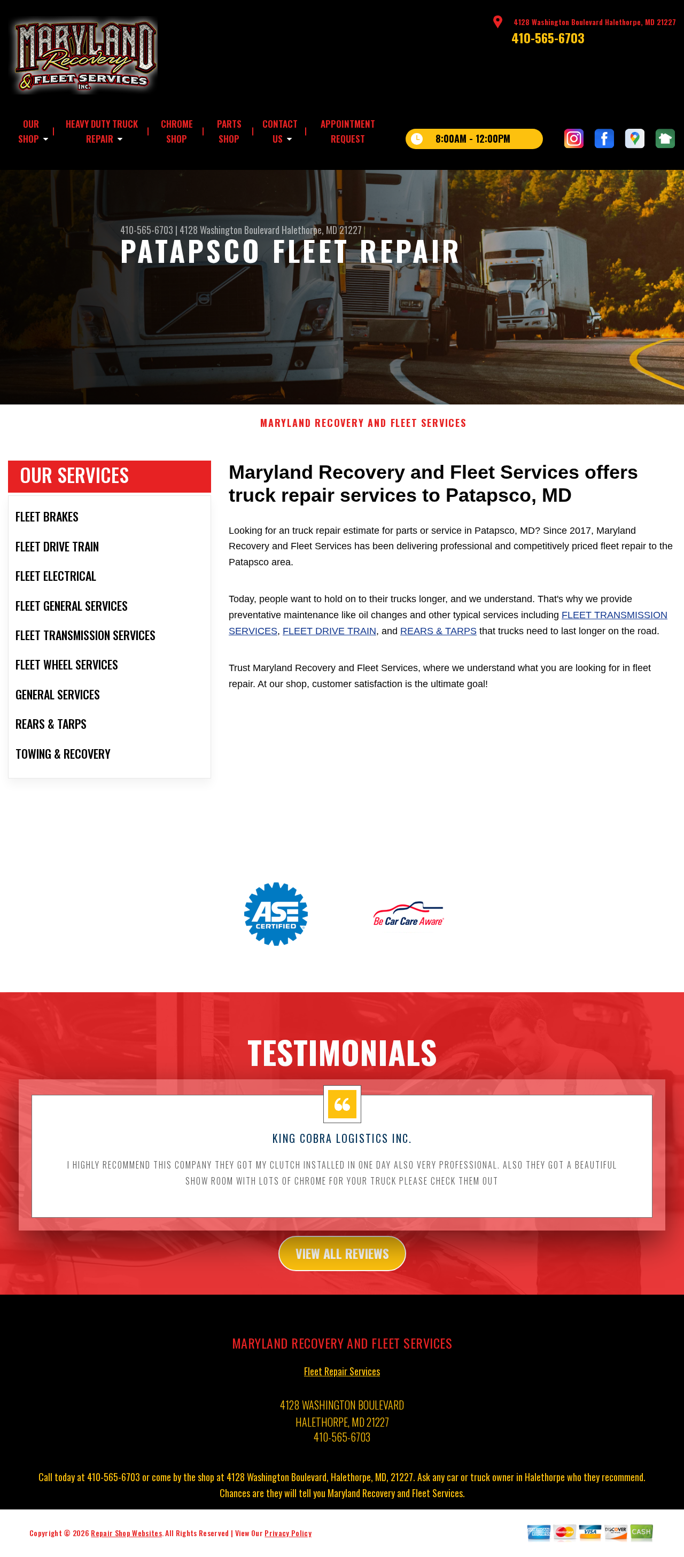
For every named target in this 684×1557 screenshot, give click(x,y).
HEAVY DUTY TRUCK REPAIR (102, 131)
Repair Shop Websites (126, 1532)
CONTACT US (280, 131)
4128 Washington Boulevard (229, 230)
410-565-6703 (548, 37)
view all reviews (342, 1253)
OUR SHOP (28, 131)
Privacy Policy (288, 1532)
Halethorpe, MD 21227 (322, 230)
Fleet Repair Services (342, 1371)
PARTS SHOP (229, 131)
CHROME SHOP (177, 131)
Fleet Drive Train (329, 631)
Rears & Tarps (438, 631)
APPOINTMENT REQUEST (348, 131)
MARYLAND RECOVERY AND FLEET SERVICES (363, 423)
